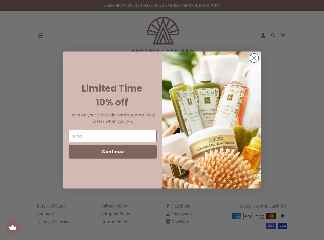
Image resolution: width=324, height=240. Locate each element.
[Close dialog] (254, 58)
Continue (113, 151)
